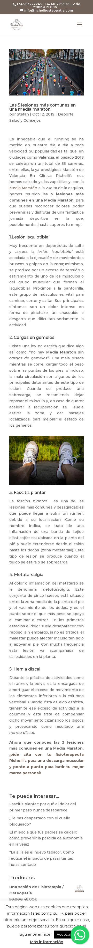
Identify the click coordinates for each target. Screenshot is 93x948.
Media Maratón (23, 188)
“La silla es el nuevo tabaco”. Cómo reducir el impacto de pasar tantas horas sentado (41, 858)
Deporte (66, 114)
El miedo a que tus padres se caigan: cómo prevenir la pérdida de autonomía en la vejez (46, 838)
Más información (46, 941)
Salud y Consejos (25, 120)
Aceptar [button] (64, 934)
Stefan (23, 114)
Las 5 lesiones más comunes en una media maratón (42, 107)
